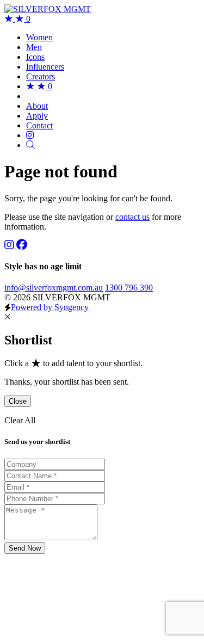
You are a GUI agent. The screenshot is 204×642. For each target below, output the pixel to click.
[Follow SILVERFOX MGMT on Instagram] (10, 245)
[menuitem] (39, 37)
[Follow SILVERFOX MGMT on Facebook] (21, 245)
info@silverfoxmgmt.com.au (53, 287)
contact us (132, 216)
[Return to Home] (47, 9)
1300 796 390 (129, 287)
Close (18, 401)
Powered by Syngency (50, 307)
